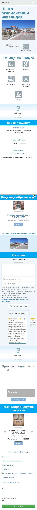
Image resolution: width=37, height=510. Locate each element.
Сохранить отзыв (18, 305)
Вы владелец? (6, 469)
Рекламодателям (7, 465)
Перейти (18, 224)
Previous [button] (5, 432)
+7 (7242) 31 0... (18, 115)
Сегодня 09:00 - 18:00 (17, 153)
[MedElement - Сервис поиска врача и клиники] (6, 2)
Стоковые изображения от (10, 482)
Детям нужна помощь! (26, 473)
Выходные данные (8, 478)
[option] (18, 216)
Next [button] (32, 432)
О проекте (5, 457)
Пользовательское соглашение (12, 461)
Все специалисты (18, 400)
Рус (3, 492)
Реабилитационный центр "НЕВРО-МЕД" (18, 215)
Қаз (3, 488)
